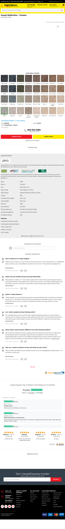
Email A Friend (60, 22)
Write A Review (50, 22)
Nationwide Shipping (29, 1)
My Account (34, 491)
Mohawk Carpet (6, 17)
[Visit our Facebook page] (6, 506)
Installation (44, 505)
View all (32, 366)
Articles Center (56, 494)
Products (18, 502)
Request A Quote (57, 492)
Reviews (18, 506)
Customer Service (49, 491)
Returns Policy (45, 496)
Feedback (44, 503)
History (18, 498)
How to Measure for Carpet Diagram (17, 258)
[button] (2, 6)
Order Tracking (33, 496)
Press (54, 500)
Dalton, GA (40, 1)
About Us (18, 494)
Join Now (56, 479)
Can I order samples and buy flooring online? (20, 312)
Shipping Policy (45, 494)
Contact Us (19, 496)
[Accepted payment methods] (53, 514)
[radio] (4, 79)
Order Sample (48, 136)
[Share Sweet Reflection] (57, 26)
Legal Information (46, 501)
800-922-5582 (8, 492)
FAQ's (31, 501)
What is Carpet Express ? (13, 294)
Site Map (55, 504)
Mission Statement (20, 500)
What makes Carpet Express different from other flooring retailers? (28, 329)
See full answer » (9, 267)
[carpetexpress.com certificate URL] (56, 444)
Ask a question (21, 120)
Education (18, 504)
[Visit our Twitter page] (9, 506)
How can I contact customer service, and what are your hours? (26, 347)
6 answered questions (7, 120)
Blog (54, 502)
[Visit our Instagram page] (13, 506)
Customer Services (57, 506)
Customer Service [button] (54, 1)
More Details (4, 127)
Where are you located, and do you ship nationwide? (23, 276)
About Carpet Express (21, 491)
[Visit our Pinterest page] (2, 506)
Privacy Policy (45, 492)
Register (32, 492)
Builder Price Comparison (56, 497)
